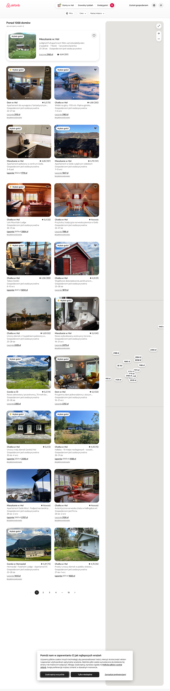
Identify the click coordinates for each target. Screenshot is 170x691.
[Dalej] (75, 592)
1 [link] (36, 592)
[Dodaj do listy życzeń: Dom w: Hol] (47, 69)
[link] (30, 592)
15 (69, 592)
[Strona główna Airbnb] (13, 5)
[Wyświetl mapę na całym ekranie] (159, 26)
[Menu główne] (161, 5)
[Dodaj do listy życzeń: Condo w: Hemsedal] (47, 531)
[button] (46, 54)
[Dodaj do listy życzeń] (94, 35)
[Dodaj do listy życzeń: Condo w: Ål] (47, 359)
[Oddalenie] (159, 38)
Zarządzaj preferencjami (115, 674)
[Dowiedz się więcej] (23, 26)
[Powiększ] (159, 33)
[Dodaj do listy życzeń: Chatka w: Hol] (95, 69)
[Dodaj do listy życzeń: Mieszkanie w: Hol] (47, 128)
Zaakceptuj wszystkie (54, 674)
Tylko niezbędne (85, 674)
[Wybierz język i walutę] (154, 5)
